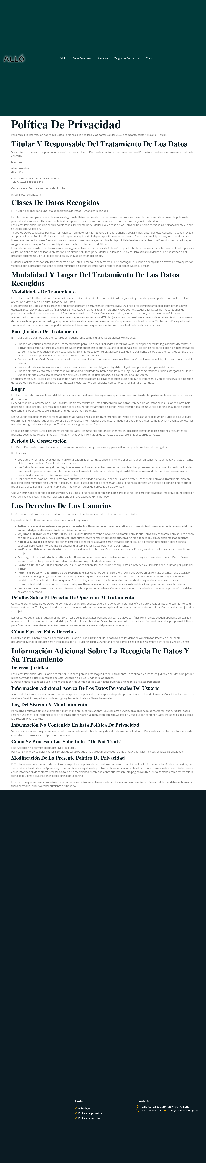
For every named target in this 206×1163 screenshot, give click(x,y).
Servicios (102, 58)
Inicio (63, 58)
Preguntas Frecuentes (126, 58)
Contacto (151, 58)
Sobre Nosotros (82, 58)
